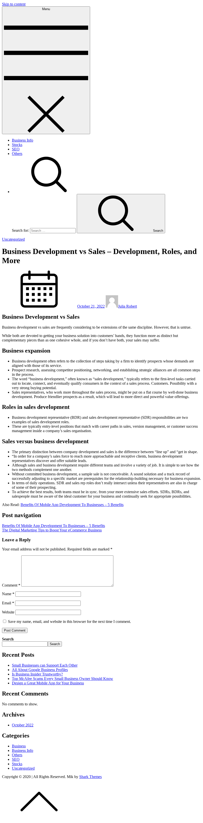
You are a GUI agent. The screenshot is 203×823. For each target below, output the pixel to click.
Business (19, 746)
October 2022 (22, 725)
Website (8, 612)
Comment (11, 585)
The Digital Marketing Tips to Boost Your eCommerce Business (52, 530)
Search (8, 639)
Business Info (22, 140)
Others (17, 153)
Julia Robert (127, 306)
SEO (16, 149)
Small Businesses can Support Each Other (44, 665)
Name (8, 594)
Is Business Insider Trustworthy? (37, 674)
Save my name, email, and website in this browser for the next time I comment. (69, 621)
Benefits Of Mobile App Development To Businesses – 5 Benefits (72, 505)
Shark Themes (90, 777)
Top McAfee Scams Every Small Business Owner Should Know (62, 678)
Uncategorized (13, 239)
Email (8, 603)
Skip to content (13, 4)
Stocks (17, 145)
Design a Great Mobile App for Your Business (48, 683)
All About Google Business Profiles (40, 670)
